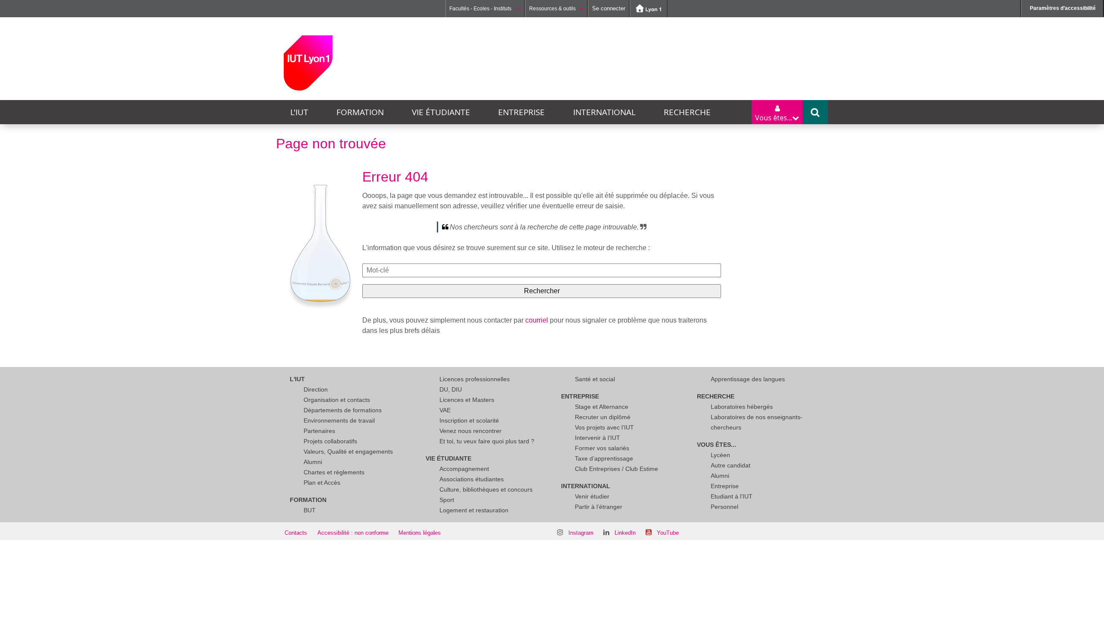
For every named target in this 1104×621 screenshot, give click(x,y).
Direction (316, 389)
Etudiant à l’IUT (732, 496)
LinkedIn (625, 533)
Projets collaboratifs (330, 441)
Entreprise (521, 112)
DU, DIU (450, 389)
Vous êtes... (716, 444)
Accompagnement (464, 468)
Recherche (687, 112)
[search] (541, 270)
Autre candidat (730, 465)
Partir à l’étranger (598, 506)
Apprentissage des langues (748, 379)
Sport (446, 499)
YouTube (668, 533)
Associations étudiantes (471, 479)
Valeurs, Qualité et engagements (348, 451)
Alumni (313, 461)
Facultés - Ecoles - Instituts (481, 9)
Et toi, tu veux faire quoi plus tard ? (486, 441)
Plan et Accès (322, 482)
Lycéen (720, 455)
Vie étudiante (441, 112)
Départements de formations (343, 410)
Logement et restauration (473, 510)
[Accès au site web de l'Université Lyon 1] (648, 8)
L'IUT (299, 112)
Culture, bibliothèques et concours (486, 489)
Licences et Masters (466, 399)
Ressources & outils (552, 9)
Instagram (580, 533)
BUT (310, 510)
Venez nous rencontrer (470, 430)
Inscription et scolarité (469, 420)
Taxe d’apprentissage (604, 458)
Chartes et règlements (334, 472)
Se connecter (608, 8)
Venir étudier (592, 496)
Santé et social (595, 379)
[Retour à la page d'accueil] (308, 63)
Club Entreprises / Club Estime (616, 468)
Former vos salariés (602, 448)
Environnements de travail (339, 420)
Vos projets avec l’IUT (604, 427)
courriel (536, 320)
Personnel (724, 506)
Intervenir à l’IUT (597, 437)
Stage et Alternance (601, 406)
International (604, 112)
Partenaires (319, 430)
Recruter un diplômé (602, 417)
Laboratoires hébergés (742, 406)
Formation (360, 112)
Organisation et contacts (337, 399)
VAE (445, 410)
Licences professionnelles (474, 379)
